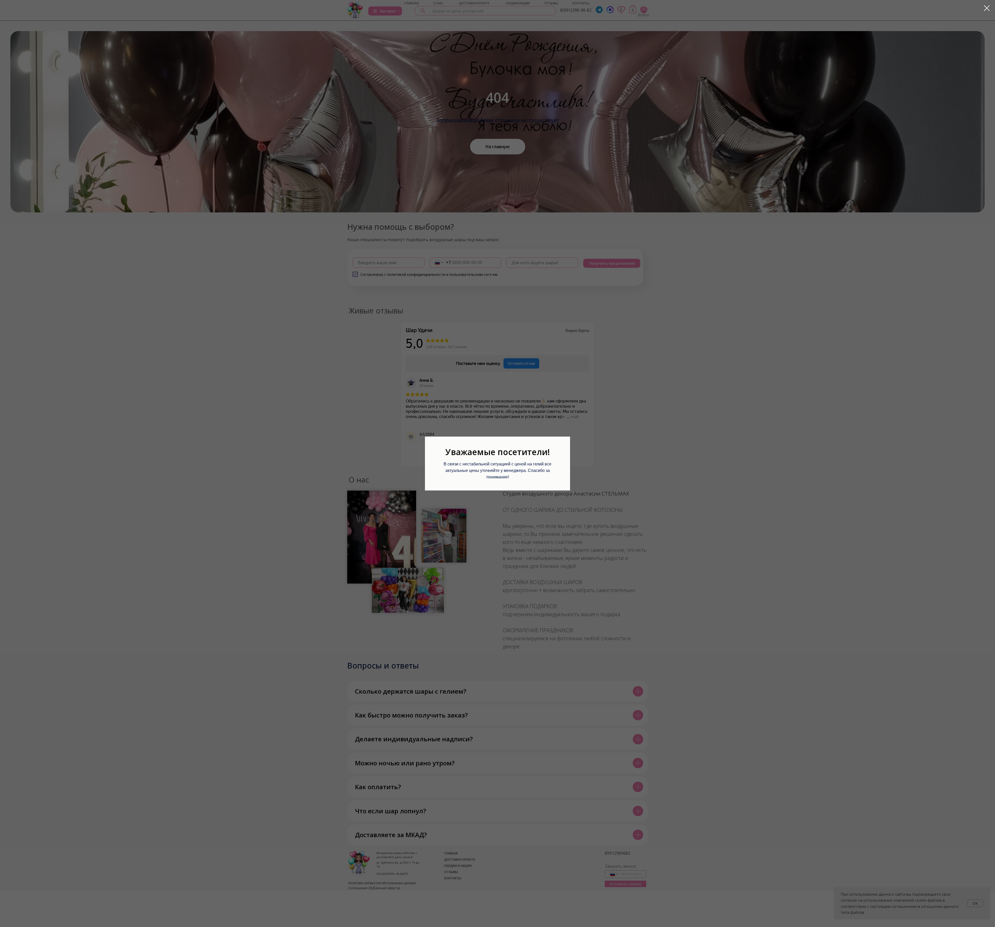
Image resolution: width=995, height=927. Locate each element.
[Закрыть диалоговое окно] (986, 8)
